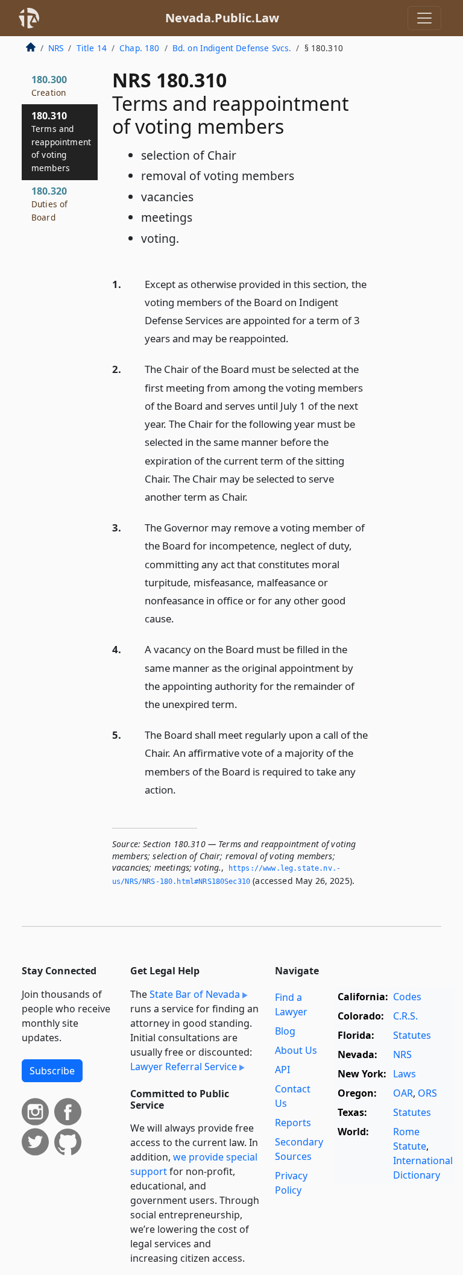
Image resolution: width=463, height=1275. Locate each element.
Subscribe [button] (52, 1070)
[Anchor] (295, 338)
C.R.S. (405, 1016)
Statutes (412, 1035)
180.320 (49, 203)
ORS (427, 1093)
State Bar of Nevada (195, 994)
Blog (285, 1031)
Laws (404, 1073)
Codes (407, 996)
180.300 (49, 85)
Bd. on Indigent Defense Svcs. (232, 48)
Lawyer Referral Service (183, 1066)
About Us (296, 1050)
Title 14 (92, 48)
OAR (403, 1093)
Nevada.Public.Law (222, 18)
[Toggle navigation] (424, 18)
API (282, 1069)
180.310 (61, 141)
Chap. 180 (139, 48)
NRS (55, 48)
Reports (293, 1122)
